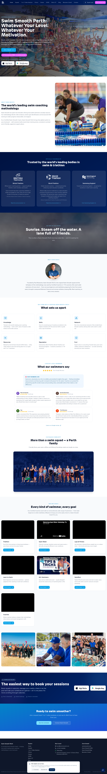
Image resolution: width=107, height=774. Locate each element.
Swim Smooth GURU (87, 748)
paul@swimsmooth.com (63, 746)
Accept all (52, 769)
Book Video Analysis (25, 50)
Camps (42, 2)
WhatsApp (59, 750)
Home (11, 2)
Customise (36, 769)
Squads (17, 2)
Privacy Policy (42, 766)
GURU (47, 2)
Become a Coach (67, 2)
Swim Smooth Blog (87, 750)
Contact (76, 2)
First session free (100, 2)
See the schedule (44, 723)
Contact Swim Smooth (61, 723)
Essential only (44, 769)
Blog (59, 2)
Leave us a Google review (52, 425)
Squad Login (90, 2)
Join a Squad (7, 50)
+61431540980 (61, 748)
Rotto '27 (53, 2)
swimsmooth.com (86, 746)
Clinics (36, 2)
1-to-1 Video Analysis (26, 2)
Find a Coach (7, 550)
